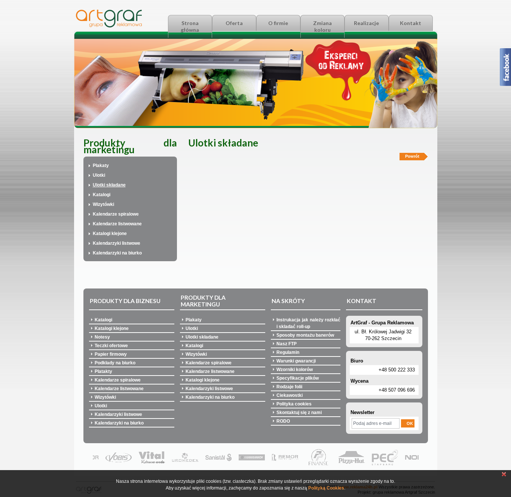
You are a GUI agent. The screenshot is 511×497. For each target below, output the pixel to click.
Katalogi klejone (110, 233)
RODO (283, 421)
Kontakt (410, 23)
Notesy (102, 337)
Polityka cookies (294, 404)
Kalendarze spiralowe (116, 214)
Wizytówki (103, 204)
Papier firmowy (111, 354)
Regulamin (287, 352)
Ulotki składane (109, 185)
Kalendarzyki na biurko (117, 253)
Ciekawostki (289, 395)
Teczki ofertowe (111, 345)
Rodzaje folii (289, 386)
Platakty (103, 371)
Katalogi (101, 194)
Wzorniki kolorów (294, 369)
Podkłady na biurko (115, 362)
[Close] (504, 475)
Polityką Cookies (326, 488)
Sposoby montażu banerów (305, 335)
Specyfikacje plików (297, 378)
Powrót (412, 156)
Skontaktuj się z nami (299, 412)
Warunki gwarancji (296, 361)
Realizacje (366, 23)
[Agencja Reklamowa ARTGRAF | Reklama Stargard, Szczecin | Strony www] (109, 26)
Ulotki (99, 175)
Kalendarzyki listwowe (116, 243)
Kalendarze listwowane (117, 223)
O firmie (278, 23)
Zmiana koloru (322, 26)
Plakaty (101, 165)
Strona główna (190, 26)
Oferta (234, 23)
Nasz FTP (286, 343)
